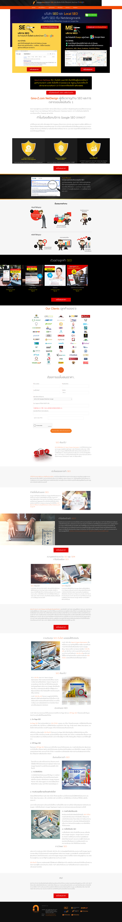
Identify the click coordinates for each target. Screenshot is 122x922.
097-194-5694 (48, 914)
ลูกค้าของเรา (52, 7)
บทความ (68, 7)
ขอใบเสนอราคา (61, 168)
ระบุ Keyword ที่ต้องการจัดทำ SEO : (47, 406)
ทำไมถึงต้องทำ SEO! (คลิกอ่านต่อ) (61, 92)
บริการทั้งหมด (41, 7)
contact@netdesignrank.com (51, 915)
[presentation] (1, 275)
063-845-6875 (53, 914)
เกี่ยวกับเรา (60, 7)
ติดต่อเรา (75, 7)
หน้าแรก (33, 7)
